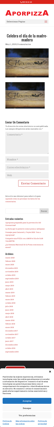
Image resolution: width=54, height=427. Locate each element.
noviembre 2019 (11, 271)
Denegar (27, 408)
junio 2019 (9, 282)
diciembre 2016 (11, 345)
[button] (50, 371)
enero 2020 (9, 264)
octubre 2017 (10, 338)
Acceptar (27, 401)
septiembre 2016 (12, 352)
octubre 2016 (10, 348)
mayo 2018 (9, 313)
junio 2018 (9, 310)
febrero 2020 (10, 261)
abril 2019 (9, 289)
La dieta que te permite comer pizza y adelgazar (25, 229)
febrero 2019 (10, 296)
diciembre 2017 (11, 331)
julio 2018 (9, 306)
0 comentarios (24, 44)
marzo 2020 (10, 258)
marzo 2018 (9, 320)
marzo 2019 (9, 292)
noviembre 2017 (11, 334)
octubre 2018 (10, 303)
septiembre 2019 (12, 278)
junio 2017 (9, 341)
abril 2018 (9, 317)
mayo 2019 (9, 285)
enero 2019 (9, 299)
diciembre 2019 (11, 268)
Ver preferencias (27, 415)
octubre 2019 (10, 275)
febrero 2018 (10, 324)
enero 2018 (9, 327)
